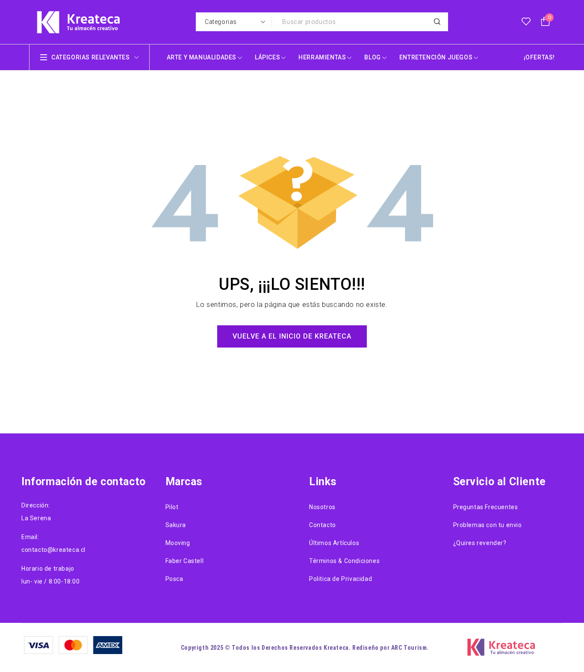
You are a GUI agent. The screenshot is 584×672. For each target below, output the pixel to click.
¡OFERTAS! (539, 57)
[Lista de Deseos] (526, 22)
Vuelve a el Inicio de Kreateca (292, 336)
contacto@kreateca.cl (53, 549)
